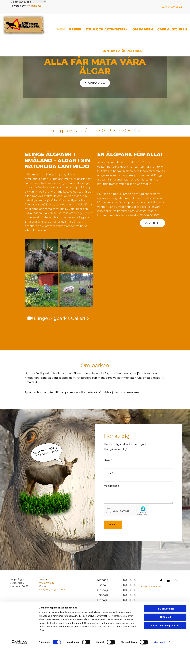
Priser (75, 29)
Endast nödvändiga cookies (165, 625)
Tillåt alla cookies (165, 608)
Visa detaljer (160, 642)
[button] (95, 83)
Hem (61, 29)
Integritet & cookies (151, 586)
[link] (104, 24)
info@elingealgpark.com (52, 589)
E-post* (108, 473)
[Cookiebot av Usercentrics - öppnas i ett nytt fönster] (19, 642)
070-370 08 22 (118, 130)
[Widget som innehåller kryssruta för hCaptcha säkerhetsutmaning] (126, 510)
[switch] (86, 642)
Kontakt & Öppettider (122, 51)
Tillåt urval (165, 617)
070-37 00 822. (149, 215)
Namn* (108, 460)
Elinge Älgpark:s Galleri (61, 318)
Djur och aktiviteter (106, 29)
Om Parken (142, 29)
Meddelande (111, 485)
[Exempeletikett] (175, 580)
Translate (36, 5)
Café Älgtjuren (172, 29)
